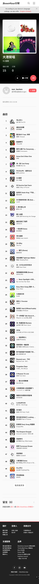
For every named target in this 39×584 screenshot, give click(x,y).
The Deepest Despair (23, 432)
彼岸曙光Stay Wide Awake (24, 441)
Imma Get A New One (24, 156)
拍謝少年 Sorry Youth (22, 412)
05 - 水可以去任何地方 (24, 265)
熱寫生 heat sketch (22, 238)
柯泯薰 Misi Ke (20, 166)
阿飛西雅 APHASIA (22, 310)
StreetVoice (11, 3)
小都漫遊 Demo (21, 461)
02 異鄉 (19, 178)
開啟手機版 (14, 572)
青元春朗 (19, 236)
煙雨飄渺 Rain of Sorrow (23, 419)
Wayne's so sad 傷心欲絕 (24, 318)
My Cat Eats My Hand (23, 281)
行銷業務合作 (27, 530)
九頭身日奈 (20, 294)
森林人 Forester (22, 301)
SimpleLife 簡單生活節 (24, 554)
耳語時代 (19, 439)
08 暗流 (19, 410)
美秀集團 (19, 129)
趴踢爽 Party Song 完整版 (25, 424)
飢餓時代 (19, 142)
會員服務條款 (6, 550)
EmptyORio (19, 426)
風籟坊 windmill (21, 455)
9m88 (18, 296)
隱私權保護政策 (7, 546)
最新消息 (5, 532)
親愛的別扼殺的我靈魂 (24, 395)
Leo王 (18, 202)
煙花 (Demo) (23, 250)
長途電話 (19, 453)
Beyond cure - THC (23, 359)
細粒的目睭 (20, 127)
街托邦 (13, 532)
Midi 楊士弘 (19, 383)
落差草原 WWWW (21, 448)
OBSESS (19, 223)
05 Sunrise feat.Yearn (24, 185)
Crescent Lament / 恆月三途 (24, 434)
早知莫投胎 (20, 475)
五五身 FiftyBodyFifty (22, 470)
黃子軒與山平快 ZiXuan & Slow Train (27, 463)
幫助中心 (5, 554)
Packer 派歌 (21, 552)
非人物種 (19, 180)
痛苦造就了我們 (21, 221)
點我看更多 (19, 485)
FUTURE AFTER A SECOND (25, 332)
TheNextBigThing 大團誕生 (25, 548)
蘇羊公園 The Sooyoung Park (26, 149)
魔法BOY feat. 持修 (23, 134)
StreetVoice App (23, 572)
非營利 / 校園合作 (28, 532)
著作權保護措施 (7, 548)
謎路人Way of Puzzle (22, 187)
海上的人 (19, 120)
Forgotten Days (22, 366)
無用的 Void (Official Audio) (26, 308)
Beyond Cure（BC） (22, 361)
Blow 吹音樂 (21, 550)
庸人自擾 (19, 214)
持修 (17, 158)
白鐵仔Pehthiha (21, 339)
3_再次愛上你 (21, 207)
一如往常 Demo (21, 229)
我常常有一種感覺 (22, 345)
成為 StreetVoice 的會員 (24, 507)
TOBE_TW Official (22, 368)
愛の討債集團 (23, 381)
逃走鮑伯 (19, 231)
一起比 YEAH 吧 (22, 558)
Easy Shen (19, 289)
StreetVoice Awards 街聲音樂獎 (26, 546)
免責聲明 (5, 552)
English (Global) (25, 11)
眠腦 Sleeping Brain (22, 260)
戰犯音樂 (19, 195)
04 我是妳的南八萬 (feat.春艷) (26, 200)
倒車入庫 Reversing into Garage (26, 216)
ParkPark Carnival (23, 556)
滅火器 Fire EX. (21, 122)
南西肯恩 (19, 252)
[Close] (36, 9)
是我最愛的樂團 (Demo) (24, 272)
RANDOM (19, 397)
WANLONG (19, 274)
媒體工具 (5, 534)
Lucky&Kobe (21, 403)
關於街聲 (5, 530)
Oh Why (19, 243)
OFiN (18, 330)
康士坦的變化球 (21, 354)
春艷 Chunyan (20, 137)
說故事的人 (22, 337)
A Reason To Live (22, 374)
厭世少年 (19, 209)
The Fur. (18, 245)
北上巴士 (19, 468)
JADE (18, 303)
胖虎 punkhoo (20, 173)
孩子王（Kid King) (21, 405)
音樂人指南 (15, 530)
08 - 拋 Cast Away (22, 163)
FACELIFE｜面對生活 (24, 171)
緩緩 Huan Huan (21, 267)
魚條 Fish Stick (21, 376)
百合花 (18, 477)
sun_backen (17, 89)
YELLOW (19, 144)
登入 (12, 507)
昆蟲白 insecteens (21, 151)
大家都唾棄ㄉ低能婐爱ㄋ (24, 388)
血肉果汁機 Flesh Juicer (23, 325)
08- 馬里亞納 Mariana (23, 323)
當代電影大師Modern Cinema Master (27, 347)
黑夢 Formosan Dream (24, 446)
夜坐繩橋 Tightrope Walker (25, 258)
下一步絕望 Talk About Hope (26, 316)
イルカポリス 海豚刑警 (23, 390)
